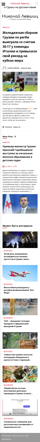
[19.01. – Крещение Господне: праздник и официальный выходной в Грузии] (20, 307)
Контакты (6, 439)
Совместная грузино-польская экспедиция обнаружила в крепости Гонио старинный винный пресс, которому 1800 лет (19, 357)
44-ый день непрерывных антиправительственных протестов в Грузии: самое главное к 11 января (16, 256)
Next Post (8, 136)
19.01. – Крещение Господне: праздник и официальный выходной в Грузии (17, 324)
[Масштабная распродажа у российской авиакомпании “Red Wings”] (20, 273)
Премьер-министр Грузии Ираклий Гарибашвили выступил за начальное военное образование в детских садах (19, 153)
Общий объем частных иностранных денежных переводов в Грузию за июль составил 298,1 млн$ (17, 391)
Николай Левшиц (20, 16)
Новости (6, 27)
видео (30, 108)
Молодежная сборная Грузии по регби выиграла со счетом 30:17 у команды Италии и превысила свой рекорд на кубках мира (20, 46)
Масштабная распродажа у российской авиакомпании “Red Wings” (19, 290)
